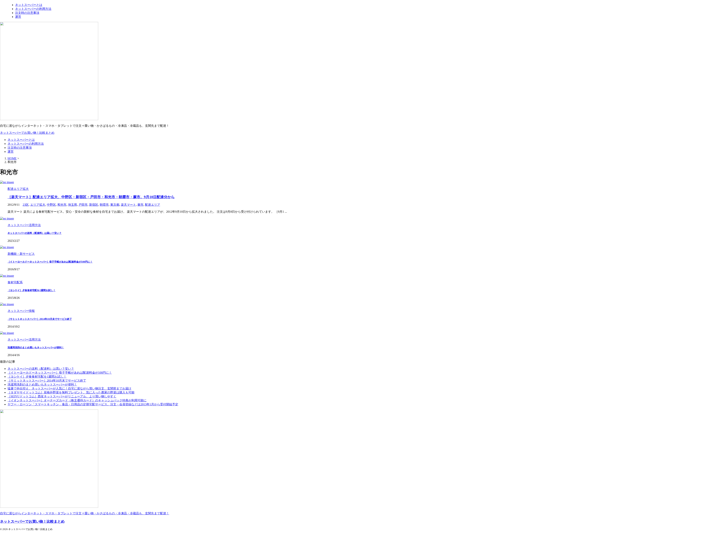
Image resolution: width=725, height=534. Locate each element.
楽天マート (128, 204)
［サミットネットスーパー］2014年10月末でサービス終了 (40, 319)
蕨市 (140, 204)
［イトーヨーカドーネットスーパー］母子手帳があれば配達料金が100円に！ (50, 261)
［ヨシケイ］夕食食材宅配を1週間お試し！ (32, 290)
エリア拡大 (37, 204)
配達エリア (152, 204)
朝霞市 (104, 204)
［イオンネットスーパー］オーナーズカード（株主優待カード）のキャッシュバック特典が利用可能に (77, 400)
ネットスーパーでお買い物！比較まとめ (27, 132)
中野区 (51, 204)
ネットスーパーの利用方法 (26, 143)
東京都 (114, 204)
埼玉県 (72, 204)
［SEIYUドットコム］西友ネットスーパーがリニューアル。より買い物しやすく (62, 396)
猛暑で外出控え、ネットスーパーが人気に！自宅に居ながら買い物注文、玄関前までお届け (69, 388)
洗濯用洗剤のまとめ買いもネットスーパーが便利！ (36, 347)
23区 (26, 204)
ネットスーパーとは (21, 139)
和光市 (61, 204)
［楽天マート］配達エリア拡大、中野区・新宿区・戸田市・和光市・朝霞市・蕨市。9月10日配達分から (91, 197)
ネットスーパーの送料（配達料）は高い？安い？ (35, 233)
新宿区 (93, 204)
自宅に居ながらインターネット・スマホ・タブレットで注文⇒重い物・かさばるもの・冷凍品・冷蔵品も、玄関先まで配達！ (84, 513)
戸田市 (83, 204)
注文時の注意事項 (20, 147)
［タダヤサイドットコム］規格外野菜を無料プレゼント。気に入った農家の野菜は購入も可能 (71, 392)
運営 (11, 151)
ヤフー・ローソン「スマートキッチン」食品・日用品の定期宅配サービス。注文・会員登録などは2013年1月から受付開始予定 (93, 404)
